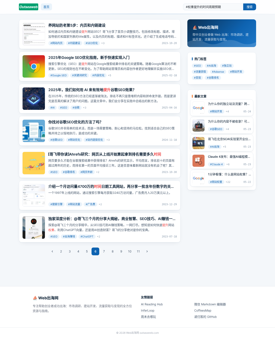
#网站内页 (56, 43)
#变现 (197, 78)
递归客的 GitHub (205, 316)
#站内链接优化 (94, 139)
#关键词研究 (79, 75)
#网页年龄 (87, 172)
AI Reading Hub (152, 304)
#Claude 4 (216, 164)
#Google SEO (58, 75)
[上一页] (52, 251)
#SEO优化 (92, 43)
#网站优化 (74, 139)
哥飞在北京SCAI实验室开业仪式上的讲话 (228, 139)
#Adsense (218, 71)
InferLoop (147, 310)
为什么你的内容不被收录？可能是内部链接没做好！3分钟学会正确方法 (229, 122)
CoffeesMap (202, 310)
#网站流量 (74, 204)
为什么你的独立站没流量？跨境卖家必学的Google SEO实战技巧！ (229, 104)
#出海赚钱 (69, 236)
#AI (52, 107)
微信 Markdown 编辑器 (210, 304)
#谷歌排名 (69, 172)
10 (129, 251)
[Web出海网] (28, 6)
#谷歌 (76, 107)
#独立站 (227, 65)
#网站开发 (236, 71)
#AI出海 (211, 65)
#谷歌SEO (56, 139)
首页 (46, 7)
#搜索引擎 (56, 204)
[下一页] (147, 251)
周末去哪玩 (148, 316)
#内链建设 (74, 43)
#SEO (63, 107)
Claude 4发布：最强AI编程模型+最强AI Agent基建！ (229, 157)
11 (138, 251)
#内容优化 (98, 75)
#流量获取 (200, 71)
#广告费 (90, 204)
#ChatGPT (87, 236)
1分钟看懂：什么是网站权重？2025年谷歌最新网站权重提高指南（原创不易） (228, 174)
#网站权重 (216, 182)
